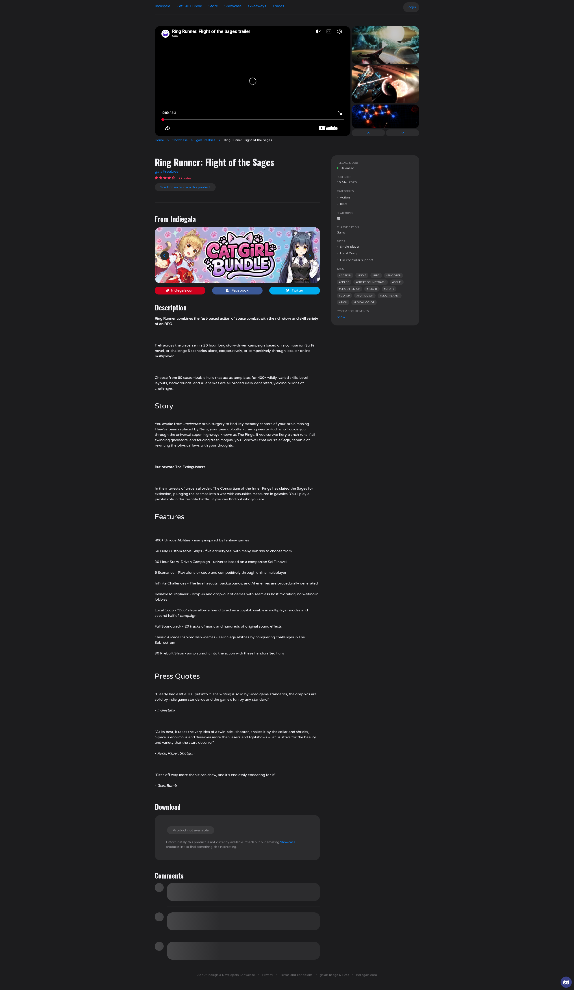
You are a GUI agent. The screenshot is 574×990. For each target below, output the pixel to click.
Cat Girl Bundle (189, 6)
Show (341, 317)
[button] (164, 255)
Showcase (233, 6)
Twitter (297, 290)
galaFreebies (205, 140)
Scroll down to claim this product (185, 187)
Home (159, 140)
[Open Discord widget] (566, 982)
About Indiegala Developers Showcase (226, 975)
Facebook (240, 290)
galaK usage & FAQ (334, 975)
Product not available (191, 830)
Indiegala (162, 6)
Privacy (267, 975)
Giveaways (257, 6)
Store (213, 6)
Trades (278, 6)
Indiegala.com (182, 290)
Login (411, 7)
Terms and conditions (296, 975)
